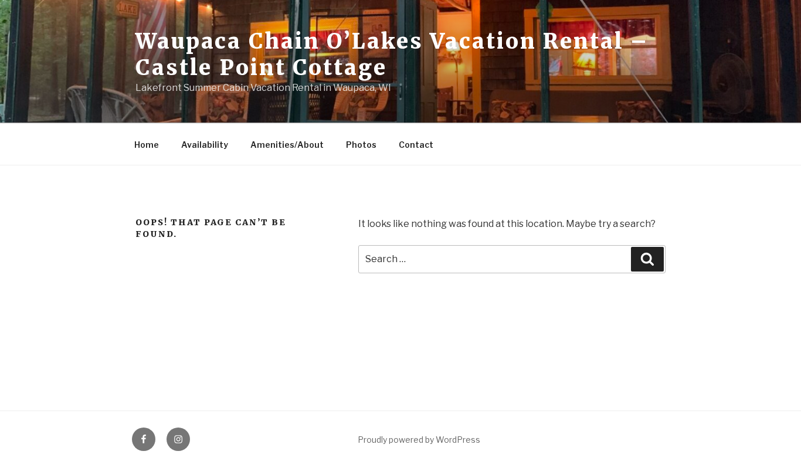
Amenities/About (287, 145)
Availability (204, 145)
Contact (416, 145)
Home (146, 145)
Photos (361, 145)
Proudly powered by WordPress (419, 440)
